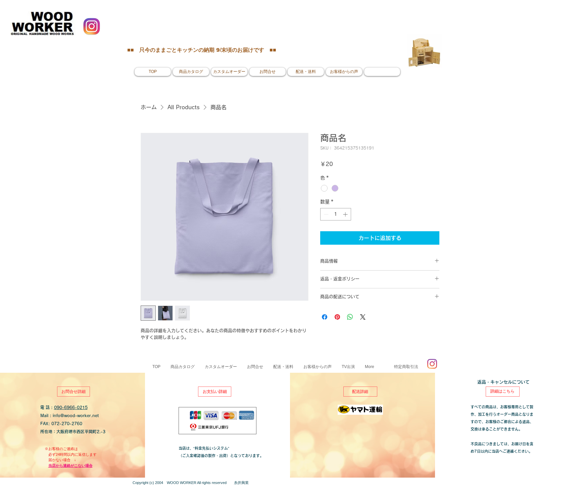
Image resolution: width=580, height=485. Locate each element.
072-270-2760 (66, 423)
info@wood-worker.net (76, 415)
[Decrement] (325, 214)
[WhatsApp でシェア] (350, 317)
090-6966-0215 (71, 407)
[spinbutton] (336, 214)
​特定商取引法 (406, 366)
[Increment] (346, 214)
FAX (44, 423)
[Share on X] (363, 317)
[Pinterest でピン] (337, 317)
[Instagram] (432, 364)
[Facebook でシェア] (325, 317)
